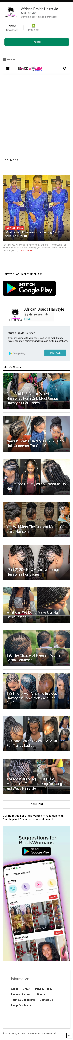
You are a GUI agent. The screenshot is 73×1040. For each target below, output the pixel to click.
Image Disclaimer (21, 1005)
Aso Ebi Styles (15, 228)
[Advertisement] (36, 116)
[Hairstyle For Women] (28, 71)
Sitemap (41, 994)
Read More (26, 250)
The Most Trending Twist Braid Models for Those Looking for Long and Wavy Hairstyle (34, 784)
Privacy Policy (43, 988)
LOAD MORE (36, 804)
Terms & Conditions (23, 999)
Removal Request (21, 994)
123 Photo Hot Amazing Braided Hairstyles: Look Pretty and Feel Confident (31, 698)
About (14, 988)
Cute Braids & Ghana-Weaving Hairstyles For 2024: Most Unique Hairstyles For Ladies (32, 398)
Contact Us (46, 999)
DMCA (26, 988)
